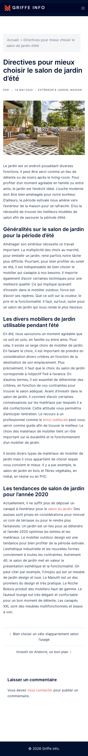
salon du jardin (60, 509)
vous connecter (39, 690)
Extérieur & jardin (53, 89)
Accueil (13, 40)
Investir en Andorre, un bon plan (42, 652)
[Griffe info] (24, 8)
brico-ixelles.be (55, 420)
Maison (76, 89)
